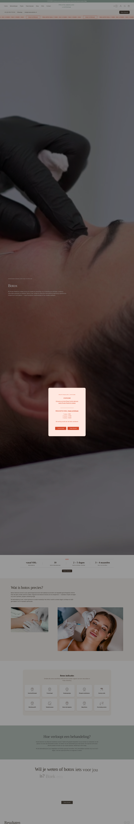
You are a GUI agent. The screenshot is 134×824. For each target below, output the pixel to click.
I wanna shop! (60, 428)
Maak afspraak (73, 428)
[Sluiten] (83, 389)
